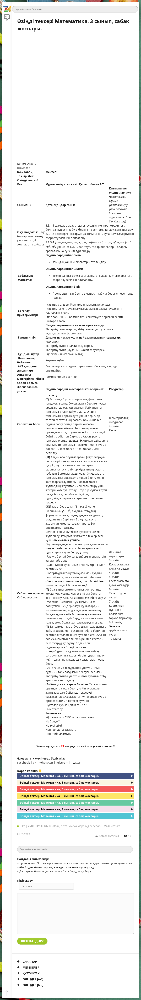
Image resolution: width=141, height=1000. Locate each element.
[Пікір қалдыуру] (7, 17)
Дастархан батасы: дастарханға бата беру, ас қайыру (55, 871)
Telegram (62, 763)
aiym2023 (113, 836)
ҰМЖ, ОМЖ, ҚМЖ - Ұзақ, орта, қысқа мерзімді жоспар (64, 826)
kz (24, 826)
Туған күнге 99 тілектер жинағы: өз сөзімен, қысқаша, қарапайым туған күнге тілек (75, 863)
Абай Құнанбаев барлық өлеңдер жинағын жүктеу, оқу (56, 867)
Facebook (23, 763)
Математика (112, 826)
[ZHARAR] (7, 7)
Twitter (75, 763)
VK (34, 763)
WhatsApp (46, 763)
